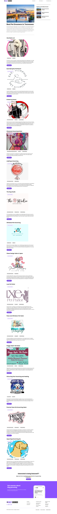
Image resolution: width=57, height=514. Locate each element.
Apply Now (28, 479)
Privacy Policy (37, 509)
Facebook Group (38, 501)
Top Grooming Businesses (38, 503)
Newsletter (28, 504)
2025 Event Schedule (47, 504)
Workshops (28, 503)
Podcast (28, 501)
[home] (8, 1)
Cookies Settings (48, 509)
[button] (34, 1)
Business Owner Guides (47, 502)
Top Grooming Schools (38, 506)
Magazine (46, 506)
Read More (9, 65)
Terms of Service (42, 509)
